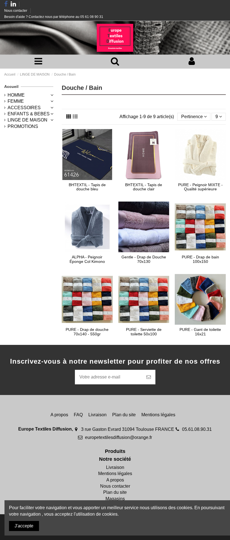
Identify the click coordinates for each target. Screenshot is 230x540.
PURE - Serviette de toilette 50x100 (144, 331)
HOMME (16, 95)
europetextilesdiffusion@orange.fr (118, 437)
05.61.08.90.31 (197, 429)
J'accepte (24, 525)
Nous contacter (16, 11)
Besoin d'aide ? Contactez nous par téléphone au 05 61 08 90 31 (53, 17)
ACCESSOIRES (24, 107)
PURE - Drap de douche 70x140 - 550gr (87, 331)
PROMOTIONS (23, 126)
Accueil (11, 86)
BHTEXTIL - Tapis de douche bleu (87, 187)
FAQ (78, 414)
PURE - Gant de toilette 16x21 (200, 331)
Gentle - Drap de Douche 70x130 (143, 259)
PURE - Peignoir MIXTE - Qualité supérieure (200, 187)
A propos (59, 414)
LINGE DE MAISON (27, 120)
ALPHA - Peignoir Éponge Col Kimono (87, 259)
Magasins (115, 498)
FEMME (16, 101)
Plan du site (124, 414)
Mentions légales (158, 414)
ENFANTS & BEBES (29, 113)
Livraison (97, 414)
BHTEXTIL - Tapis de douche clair (143, 187)
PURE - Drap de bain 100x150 (200, 259)
